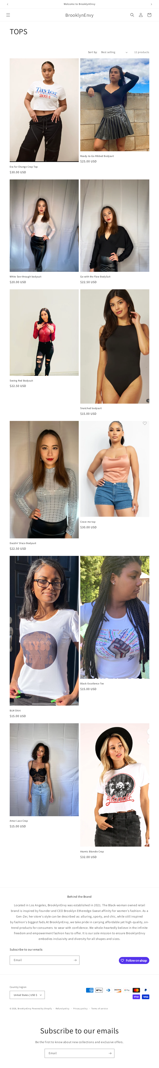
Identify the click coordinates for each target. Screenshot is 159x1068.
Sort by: (92, 52)
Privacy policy (80, 1008)
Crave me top (87, 521)
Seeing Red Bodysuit (21, 380)
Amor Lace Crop (19, 820)
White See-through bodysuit (25, 276)
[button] (8, 15)
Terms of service (99, 1008)
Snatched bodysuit (91, 408)
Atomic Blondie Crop (92, 851)
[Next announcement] (151, 4)
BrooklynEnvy (24, 1008)
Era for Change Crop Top (24, 166)
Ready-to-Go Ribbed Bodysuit (97, 156)
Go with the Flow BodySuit (95, 276)
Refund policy (62, 1008)
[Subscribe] (75, 960)
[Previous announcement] (7, 4)
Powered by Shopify (42, 1008)
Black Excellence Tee (92, 683)
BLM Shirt (15, 710)
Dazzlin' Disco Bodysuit (23, 543)
